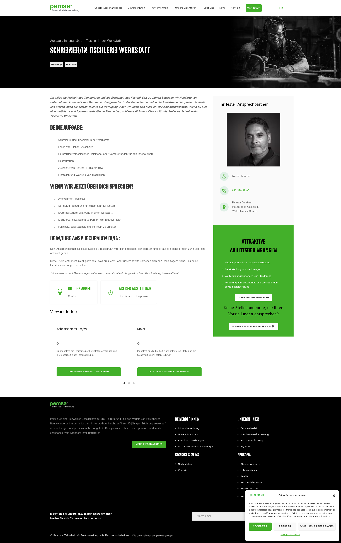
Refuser (285, 526)
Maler (141, 329)
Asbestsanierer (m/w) (72, 329)
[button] (334, 495)
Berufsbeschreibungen (191, 440)
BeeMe (244, 476)
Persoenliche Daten (252, 482)
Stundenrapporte (250, 464)
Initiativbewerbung (188, 428)
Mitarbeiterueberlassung (255, 434)
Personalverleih (249, 428)
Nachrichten (185, 464)
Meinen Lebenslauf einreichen (252, 326)
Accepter (260, 526)
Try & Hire (246, 446)
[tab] (124, 383)
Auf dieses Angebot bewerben (89, 371)
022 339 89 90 (240, 190)
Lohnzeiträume (249, 470)
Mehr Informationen (251, 297)
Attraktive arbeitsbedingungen (196, 446)
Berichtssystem (249, 488)
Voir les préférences (317, 526)
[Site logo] (64, 8)
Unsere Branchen (188, 434)
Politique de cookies (290, 534)
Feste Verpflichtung (252, 440)
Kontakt (182, 470)
